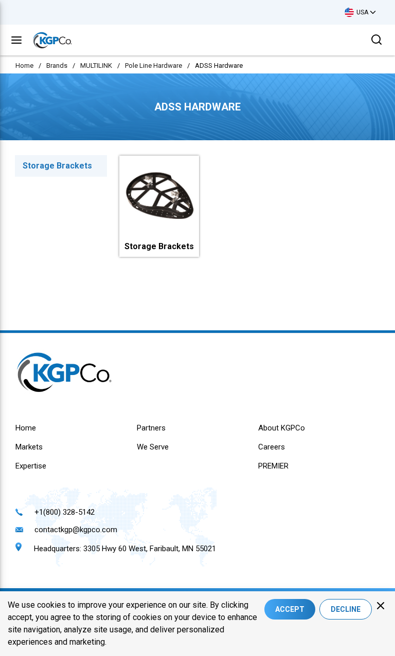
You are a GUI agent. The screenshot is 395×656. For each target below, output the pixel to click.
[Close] (380, 605)
